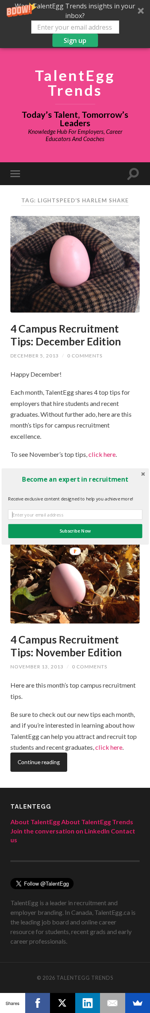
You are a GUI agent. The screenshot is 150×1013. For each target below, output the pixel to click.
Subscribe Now (74, 531)
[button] (75, 479)
